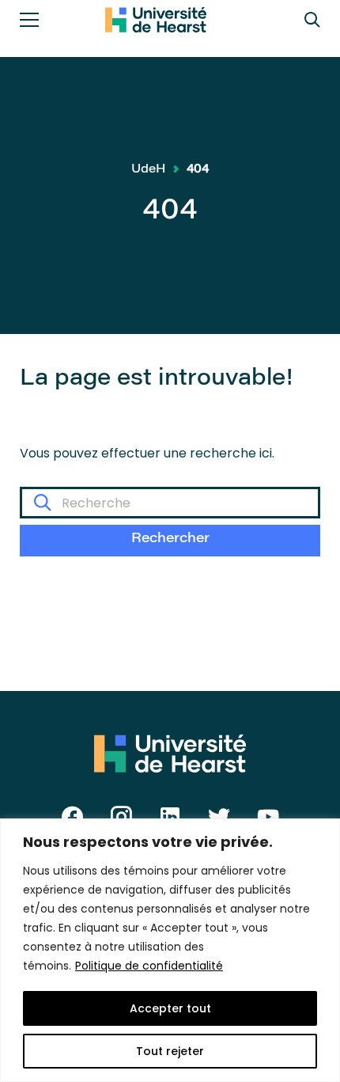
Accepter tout (170, 1008)
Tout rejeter (170, 1051)
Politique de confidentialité (149, 966)
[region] (170, 950)
